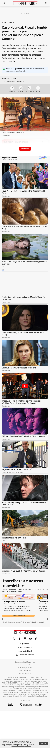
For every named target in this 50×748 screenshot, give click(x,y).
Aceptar (43, 744)
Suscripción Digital (25, 651)
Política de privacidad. (37, 622)
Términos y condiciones (25, 665)
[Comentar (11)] (29, 88)
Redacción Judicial (9, 78)
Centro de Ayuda (25, 670)
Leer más (25, 149)
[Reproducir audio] (5, 155)
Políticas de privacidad (25, 668)
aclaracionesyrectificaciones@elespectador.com (25, 688)
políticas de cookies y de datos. (21, 746)
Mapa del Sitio (25, 643)
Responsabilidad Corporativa (25, 662)
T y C (22, 622)
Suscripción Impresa (25, 647)
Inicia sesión (8, 611)
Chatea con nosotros (26, 655)
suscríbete (18, 611)
